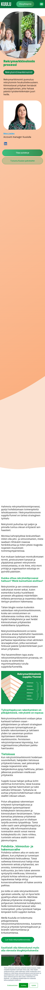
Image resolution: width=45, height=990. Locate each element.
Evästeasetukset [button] (12, 985)
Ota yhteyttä (25, 4)
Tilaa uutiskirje (22, 152)
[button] (41, 4)
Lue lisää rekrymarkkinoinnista (17, 940)
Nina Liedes (9, 133)
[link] (6, 4)
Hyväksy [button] (23, 985)
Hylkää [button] (34, 985)
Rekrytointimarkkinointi (19, 72)
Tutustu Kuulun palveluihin (22, 160)
